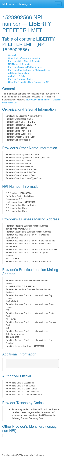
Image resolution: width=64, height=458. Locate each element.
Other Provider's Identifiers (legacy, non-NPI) (29, 81)
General (12, 55)
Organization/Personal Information (24, 58)
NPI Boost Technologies (16, 4)
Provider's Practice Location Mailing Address (29, 70)
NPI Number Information (19, 64)
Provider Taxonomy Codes (20, 79)
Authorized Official (16, 76)
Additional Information (18, 73)
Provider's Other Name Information (24, 61)
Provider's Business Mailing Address (25, 67)
